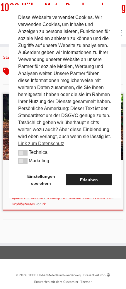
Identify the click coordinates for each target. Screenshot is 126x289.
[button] (23, 153)
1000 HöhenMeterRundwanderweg (54, 275)
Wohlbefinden (23, 203)
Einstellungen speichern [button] (41, 180)
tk (43, 203)
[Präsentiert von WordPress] (108, 274)
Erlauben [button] (89, 179)
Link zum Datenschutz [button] (41, 143)
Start (7, 57)
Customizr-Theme (76, 281)
